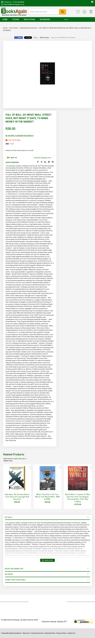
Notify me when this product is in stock (19, 150)
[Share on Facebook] (38, 162)
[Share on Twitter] (41, 162)
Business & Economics (28, 28)
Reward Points (50, 633)
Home (5, 28)
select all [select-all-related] (8, 461)
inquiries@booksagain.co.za (14, 4)
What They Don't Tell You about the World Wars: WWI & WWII (47, 496)
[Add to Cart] (16, 481)
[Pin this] (49, 162)
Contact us (8, 2)
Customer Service (37, 633)
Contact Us (71, 633)
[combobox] (47, 11)
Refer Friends (44, 37)
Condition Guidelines (15, 580)
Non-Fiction (14, 28)
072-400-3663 (19, 2)
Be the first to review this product (20, 136)
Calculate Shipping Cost (42, 158)
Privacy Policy (61, 633)
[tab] (47, 517)
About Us (26, 633)
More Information (14, 569)
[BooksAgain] (13, 12)
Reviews (9, 574)
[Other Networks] (52, 162)
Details (8, 517)
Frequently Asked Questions (11, 633)
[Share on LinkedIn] (45, 162)
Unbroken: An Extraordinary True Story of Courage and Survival (17, 496)
